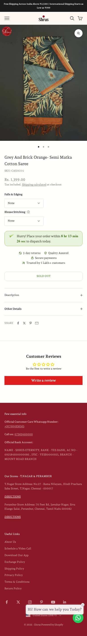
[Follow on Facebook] (6, 602)
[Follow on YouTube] (53, 602)
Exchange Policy (14, 561)
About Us (10, 541)
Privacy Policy (13, 575)
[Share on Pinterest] (30, 323)
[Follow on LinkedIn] (64, 602)
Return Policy (13, 588)
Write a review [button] (43, 380)
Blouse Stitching (14, 212)
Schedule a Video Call (17, 548)
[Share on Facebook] (18, 323)
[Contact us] (78, 617)
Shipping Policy (14, 568)
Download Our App (16, 555)
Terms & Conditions (16, 581)
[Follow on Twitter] (18, 602)
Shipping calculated (34, 184)
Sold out (44, 276)
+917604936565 (14, 426)
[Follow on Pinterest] (41, 602)
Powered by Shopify (52, 624)
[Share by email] (37, 323)
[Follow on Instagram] (30, 602)
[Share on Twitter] (24, 323)
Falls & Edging (13, 194)
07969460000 (23, 434)
